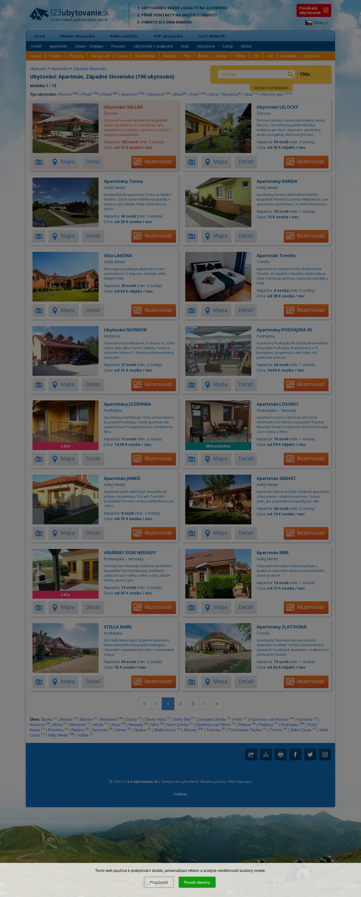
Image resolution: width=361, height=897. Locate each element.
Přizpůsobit (159, 882)
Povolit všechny (197, 882)
